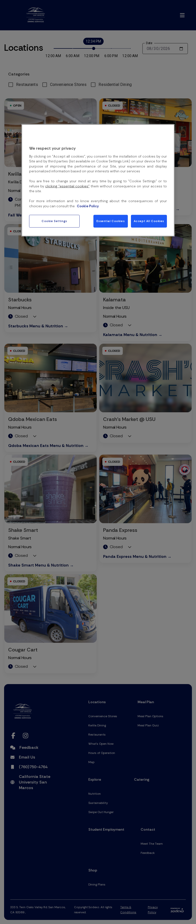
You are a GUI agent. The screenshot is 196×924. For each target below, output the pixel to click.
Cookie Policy (88, 206)
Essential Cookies (110, 221)
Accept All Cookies (149, 221)
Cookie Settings (54, 221)
